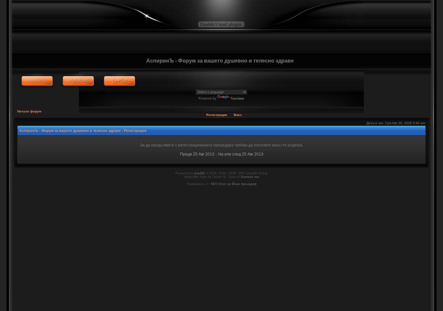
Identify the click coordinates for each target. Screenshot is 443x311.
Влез (238, 115)
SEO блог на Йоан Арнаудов (233, 184)
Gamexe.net (250, 177)
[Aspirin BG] (37, 81)
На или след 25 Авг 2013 (240, 154)
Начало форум (29, 111)
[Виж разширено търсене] (119, 81)
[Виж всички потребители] (78, 81)
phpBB (199, 173)
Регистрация (216, 115)
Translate (237, 98)
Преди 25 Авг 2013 (197, 154)
